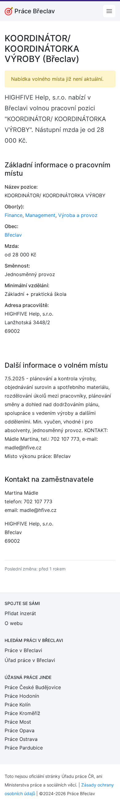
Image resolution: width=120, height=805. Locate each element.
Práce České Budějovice (33, 687)
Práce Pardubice (24, 748)
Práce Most (18, 722)
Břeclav (13, 235)
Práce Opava (19, 730)
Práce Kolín (17, 704)
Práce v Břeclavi (23, 650)
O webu (13, 623)
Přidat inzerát (20, 613)
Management (40, 215)
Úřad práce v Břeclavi (30, 660)
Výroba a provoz (78, 215)
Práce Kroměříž (22, 713)
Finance (13, 215)
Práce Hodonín (22, 696)
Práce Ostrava (21, 739)
